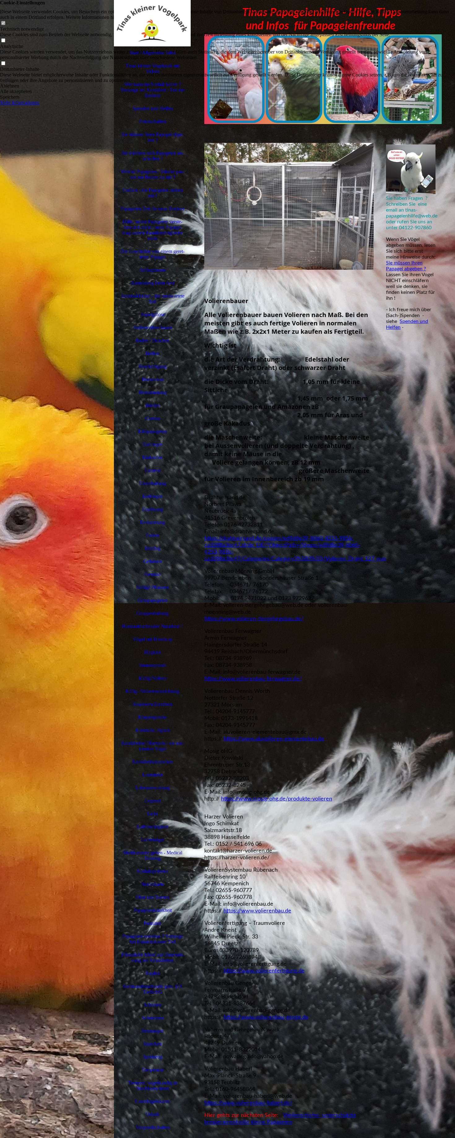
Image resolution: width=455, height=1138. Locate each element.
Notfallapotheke (152, 871)
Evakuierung (152, 522)
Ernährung (152, 509)
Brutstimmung (153, 392)
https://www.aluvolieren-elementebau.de (273, 739)
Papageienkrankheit (152, 910)
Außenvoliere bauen (152, 327)
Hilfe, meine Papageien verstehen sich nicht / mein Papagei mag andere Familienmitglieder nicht (152, 230)
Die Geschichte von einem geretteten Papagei (152, 254)
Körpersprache (152, 717)
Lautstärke (152, 774)
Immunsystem (152, 665)
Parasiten (152, 923)
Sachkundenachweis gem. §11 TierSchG (152, 989)
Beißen (152, 353)
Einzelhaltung (152, 483)
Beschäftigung (152, 366)
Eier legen (152, 444)
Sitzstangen (152, 1030)
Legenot (153, 800)
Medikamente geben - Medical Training (152, 855)
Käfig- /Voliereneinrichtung (152, 691)
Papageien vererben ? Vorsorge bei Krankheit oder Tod (152, 939)
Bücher (152, 405)
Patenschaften (152, 121)
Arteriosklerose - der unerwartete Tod (152, 298)
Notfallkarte (152, 884)
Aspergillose (152, 314)
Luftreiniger (152, 839)
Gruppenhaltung (152, 613)
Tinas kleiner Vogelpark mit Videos (153, 68)
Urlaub (152, 1114)
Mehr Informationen (19, 102)
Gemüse (153, 574)
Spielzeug (152, 1056)
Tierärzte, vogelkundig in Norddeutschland (152, 1085)
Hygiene (152, 652)
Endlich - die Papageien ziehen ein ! (152, 192)
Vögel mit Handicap (152, 639)
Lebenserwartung (153, 787)
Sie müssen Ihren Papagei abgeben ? (152, 137)
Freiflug (152, 548)
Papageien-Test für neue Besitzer (152, 208)
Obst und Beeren (152, 897)
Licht (152, 813)
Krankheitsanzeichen (152, 761)
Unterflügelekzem (152, 1101)
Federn (152, 535)
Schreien (152, 1004)
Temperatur (152, 1069)
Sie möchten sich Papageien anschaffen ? (153, 155)
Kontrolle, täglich (153, 730)
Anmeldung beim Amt (152, 283)
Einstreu (153, 470)
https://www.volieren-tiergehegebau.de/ (253, 619)
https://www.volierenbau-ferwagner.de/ (253, 679)
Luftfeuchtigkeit (152, 826)
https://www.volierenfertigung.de (264, 971)
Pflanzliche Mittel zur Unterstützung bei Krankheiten (152, 957)
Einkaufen (152, 457)
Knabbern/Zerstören (152, 704)
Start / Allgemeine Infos (152, 52)
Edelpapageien (152, 431)
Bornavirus (152, 379)
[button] (227, 86)
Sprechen (152, 1043)
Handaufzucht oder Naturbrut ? (152, 626)
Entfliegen (152, 496)
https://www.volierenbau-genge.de (265, 1017)
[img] (57, 569)
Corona (152, 418)
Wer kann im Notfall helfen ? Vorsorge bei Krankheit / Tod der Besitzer (152, 90)
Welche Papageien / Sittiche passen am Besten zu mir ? (152, 174)
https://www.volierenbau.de (257, 911)
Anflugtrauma (152, 270)
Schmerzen (152, 1017)
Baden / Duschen (152, 340)
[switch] (3, 23)
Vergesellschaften (153, 1127)
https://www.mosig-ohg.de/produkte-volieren (276, 799)
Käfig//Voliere (152, 678)
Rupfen (152, 973)
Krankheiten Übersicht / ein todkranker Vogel (152, 746)
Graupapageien (152, 600)
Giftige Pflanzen (152, 587)
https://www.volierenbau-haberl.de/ (248, 1103)
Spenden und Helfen (152, 108)
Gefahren (152, 561)
